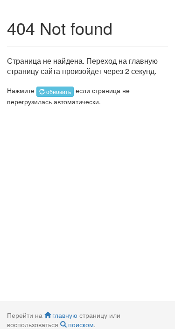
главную (64, 315)
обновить (58, 91)
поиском (81, 324)
